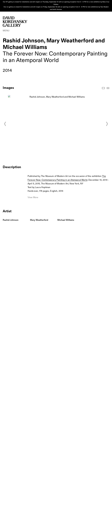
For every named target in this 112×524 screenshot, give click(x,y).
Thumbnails (108, 88)
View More (33, 197)
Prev (5, 124)
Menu (6, 30)
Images (103, 88)
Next (107, 124)
